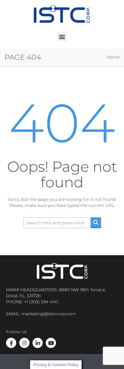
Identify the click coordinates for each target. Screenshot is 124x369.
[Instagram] (24, 343)
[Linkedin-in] (38, 343)
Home (113, 57)
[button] (62, 36)
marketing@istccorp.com (48, 313)
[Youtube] (51, 343)
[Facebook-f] (11, 343)
